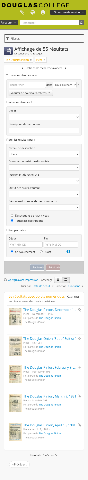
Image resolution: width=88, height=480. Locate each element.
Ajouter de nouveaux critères (28, 93)
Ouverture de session (67, 12)
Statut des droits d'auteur (24, 188)
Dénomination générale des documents (33, 201)
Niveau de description (22, 148)
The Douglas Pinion (50, 318)
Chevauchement (25, 252)
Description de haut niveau (25, 124)
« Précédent (19, 464)
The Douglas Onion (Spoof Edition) (49, 338)
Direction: (61, 286)
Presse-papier (22, 12)
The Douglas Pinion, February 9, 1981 (51, 367)
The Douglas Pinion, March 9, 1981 (49, 396)
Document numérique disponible (29, 161)
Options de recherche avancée (44, 68)
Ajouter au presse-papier (80, 310)
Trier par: (26, 286)
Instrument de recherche (24, 174)
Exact (47, 252)
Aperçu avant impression (23, 280)
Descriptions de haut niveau (32, 215)
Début (12, 238)
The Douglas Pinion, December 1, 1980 (53, 309)
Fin (46, 238)
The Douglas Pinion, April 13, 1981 (49, 425)
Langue (32, 12)
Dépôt (12, 111)
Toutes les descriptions (29, 220)
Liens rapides (43, 12)
